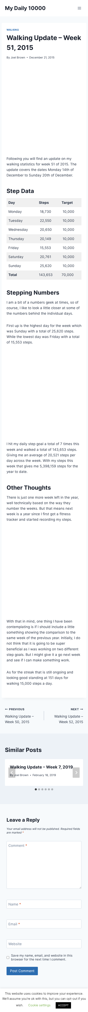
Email (14, 924)
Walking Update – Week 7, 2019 (41, 767)
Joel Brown (18, 57)
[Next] (76, 772)
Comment (17, 846)
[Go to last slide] (11, 772)
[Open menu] (79, 8)
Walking (13, 29)
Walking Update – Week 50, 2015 (19, 716)
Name (14, 904)
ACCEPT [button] (63, 1005)
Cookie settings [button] (39, 1005)
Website (15, 944)
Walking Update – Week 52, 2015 (68, 716)
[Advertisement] (44, 110)
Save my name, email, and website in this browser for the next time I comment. (41, 958)
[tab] (36, 789)
